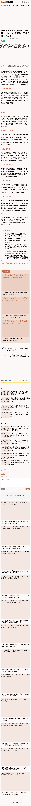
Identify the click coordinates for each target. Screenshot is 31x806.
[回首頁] (7, 2)
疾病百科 (9, 5)
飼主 (15, 263)
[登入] (27, 2)
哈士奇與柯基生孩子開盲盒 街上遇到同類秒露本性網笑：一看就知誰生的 (16, 240)
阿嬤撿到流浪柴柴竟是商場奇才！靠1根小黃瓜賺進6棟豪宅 (16, 235)
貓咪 (3, 263)
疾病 (3, 266)
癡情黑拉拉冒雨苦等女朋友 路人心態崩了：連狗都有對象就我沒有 (16, 257)
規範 (3, 489)
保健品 (21, 263)
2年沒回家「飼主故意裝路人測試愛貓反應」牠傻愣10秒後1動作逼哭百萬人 (16, 247)
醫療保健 (3, 5)
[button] (22, 2)
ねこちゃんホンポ (22, 79)
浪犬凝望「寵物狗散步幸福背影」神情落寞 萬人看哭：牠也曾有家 (16, 252)
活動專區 (21, 5)
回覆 (28, 489)
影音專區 (15, 5)
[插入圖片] (24, 489)
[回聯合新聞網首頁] (3, 2)
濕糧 (26, 263)
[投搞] (24, 2)
